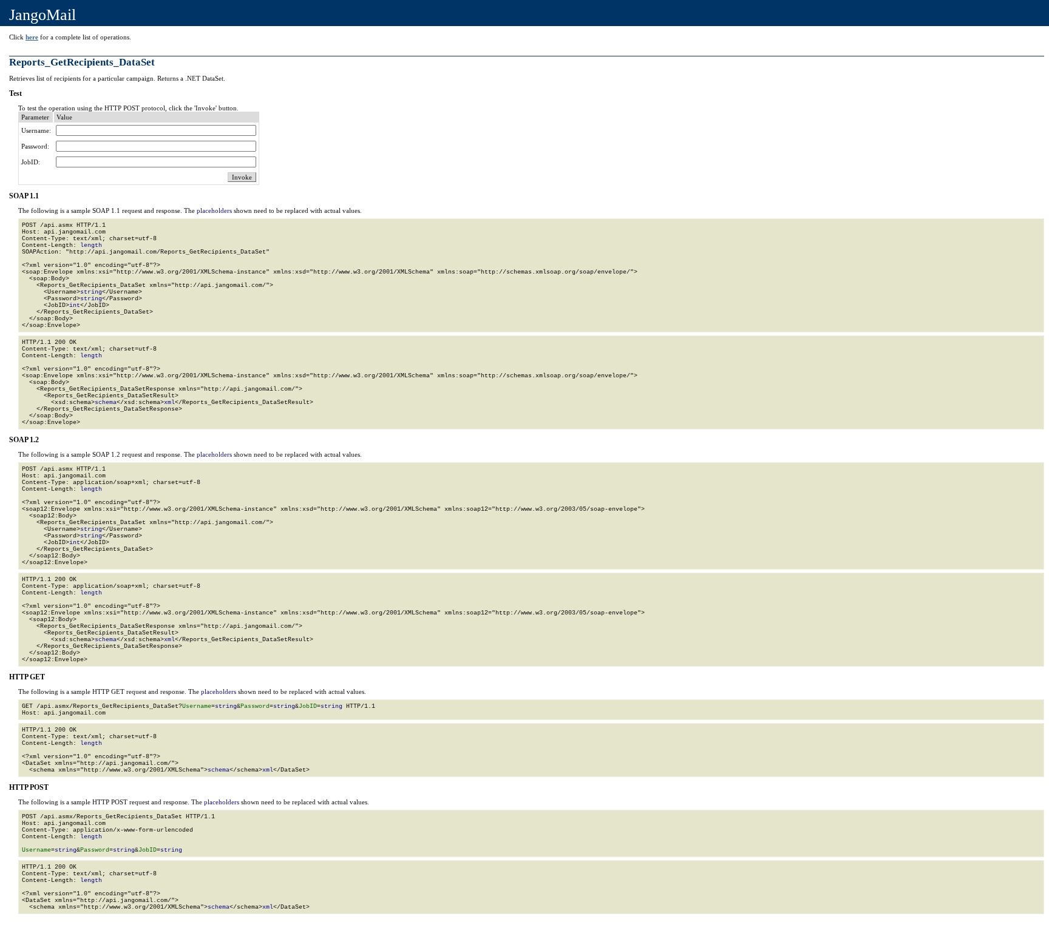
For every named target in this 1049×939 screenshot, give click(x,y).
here (31, 37)
